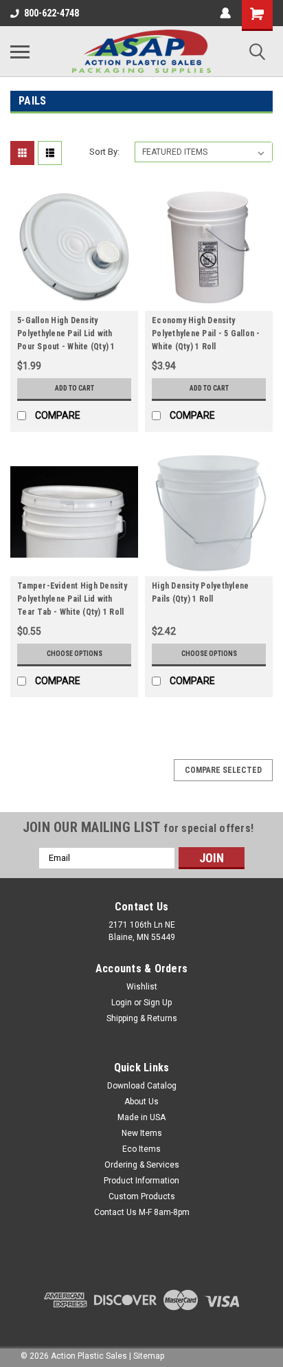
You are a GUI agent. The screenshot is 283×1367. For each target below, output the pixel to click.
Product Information (141, 1180)
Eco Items (141, 1149)
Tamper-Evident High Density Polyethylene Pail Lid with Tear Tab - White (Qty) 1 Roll (72, 599)
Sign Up (158, 1002)
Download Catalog (142, 1086)
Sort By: (104, 151)
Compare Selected (223, 770)
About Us (141, 1101)
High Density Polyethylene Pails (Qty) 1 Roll (200, 592)
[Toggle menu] (20, 51)
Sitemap (148, 1356)
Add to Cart (74, 388)
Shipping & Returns (141, 1018)
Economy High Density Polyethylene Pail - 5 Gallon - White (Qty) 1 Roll (206, 333)
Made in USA (141, 1117)
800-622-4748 (51, 13)
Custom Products (142, 1196)
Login (121, 1002)
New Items (142, 1133)
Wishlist (141, 987)
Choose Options (74, 653)
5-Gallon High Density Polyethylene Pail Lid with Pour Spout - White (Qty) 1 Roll (66, 336)
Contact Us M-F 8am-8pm (142, 1212)
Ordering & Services (141, 1165)
